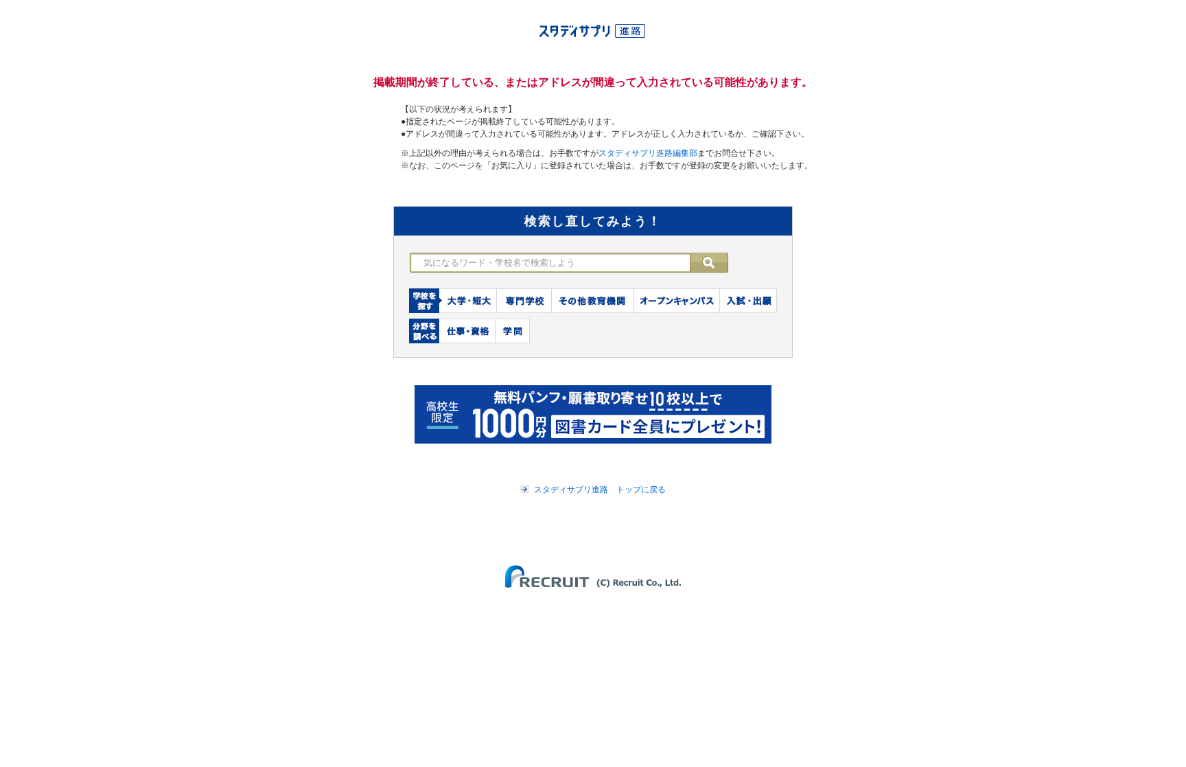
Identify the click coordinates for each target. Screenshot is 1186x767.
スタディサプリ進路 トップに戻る (600, 489)
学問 (513, 331)
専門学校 (524, 300)
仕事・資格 (467, 331)
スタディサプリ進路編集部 (647, 153)
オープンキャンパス (676, 300)
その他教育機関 (592, 300)
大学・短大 (468, 300)
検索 (716, 263)
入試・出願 (748, 300)
